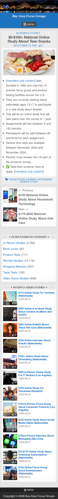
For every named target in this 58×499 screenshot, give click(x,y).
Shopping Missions (14, 266)
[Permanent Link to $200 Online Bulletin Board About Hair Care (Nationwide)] (10, 330)
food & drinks (28, 179)
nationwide (45, 179)
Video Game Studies (16, 278)
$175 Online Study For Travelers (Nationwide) (36, 294)
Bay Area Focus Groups (29, 16)
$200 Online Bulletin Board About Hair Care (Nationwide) (35, 326)
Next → (23, 209)
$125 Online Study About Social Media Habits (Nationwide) (36, 421)
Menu (31, 24)
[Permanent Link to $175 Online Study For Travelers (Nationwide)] (10, 298)
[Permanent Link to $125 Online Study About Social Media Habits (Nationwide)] (10, 425)
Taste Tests (10, 272)
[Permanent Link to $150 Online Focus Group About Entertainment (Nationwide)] (10, 473)
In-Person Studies (14, 243)
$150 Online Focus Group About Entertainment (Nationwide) (32, 470)
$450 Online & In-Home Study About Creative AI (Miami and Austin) (35, 311)
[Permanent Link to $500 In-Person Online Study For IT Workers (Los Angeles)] (10, 378)
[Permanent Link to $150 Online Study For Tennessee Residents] (10, 394)
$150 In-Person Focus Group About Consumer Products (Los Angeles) (36, 407)
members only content (21, 80)
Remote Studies (30, 33)
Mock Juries (10, 249)
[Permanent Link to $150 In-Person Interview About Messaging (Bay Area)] (10, 441)
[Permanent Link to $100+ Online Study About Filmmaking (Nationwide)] (10, 362)
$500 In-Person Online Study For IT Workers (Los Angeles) (35, 373)
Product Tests (11, 255)
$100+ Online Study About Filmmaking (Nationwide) (33, 357)
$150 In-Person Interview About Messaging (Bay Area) (36, 437)
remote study (29, 182)
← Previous (26, 190)
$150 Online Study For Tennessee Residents (31, 389)
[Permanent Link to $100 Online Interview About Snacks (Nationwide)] (10, 346)
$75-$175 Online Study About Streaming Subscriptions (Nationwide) (35, 454)
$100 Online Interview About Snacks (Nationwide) (34, 341)
